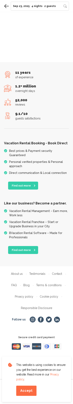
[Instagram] (33, 320)
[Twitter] (49, 320)
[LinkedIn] (57, 320)
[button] (40, 6)
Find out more (21, 185)
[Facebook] (41, 320)
